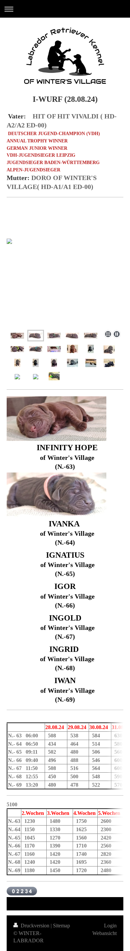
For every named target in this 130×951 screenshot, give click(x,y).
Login (110, 925)
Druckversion (35, 925)
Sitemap (61, 925)
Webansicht (104, 933)
